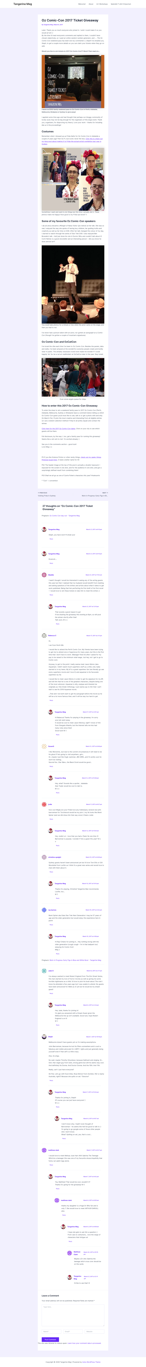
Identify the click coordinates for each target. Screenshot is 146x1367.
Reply (51, 539)
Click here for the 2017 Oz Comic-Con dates (58, 429)
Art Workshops (102, 4)
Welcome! (82, 4)
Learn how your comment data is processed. (84, 1343)
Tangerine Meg (22, 3)
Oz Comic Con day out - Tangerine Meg (65, 516)
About (91, 4)
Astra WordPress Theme (91, 1362)
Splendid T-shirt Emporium (121, 4)
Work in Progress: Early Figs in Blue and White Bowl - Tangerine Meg (75, 960)
